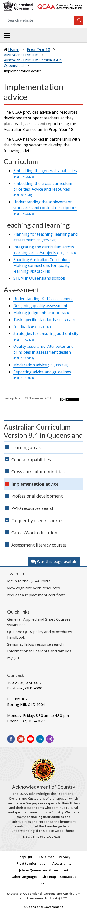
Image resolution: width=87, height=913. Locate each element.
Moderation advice (40, 364)
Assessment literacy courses (39, 545)
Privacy (64, 857)
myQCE (13, 658)
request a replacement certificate (36, 594)
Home (13, 49)
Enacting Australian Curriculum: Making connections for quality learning (41, 265)
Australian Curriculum (21, 54)
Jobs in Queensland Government (43, 870)
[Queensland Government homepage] (18, 6)
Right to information (31, 863)
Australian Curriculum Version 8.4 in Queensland (43, 431)
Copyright (24, 857)
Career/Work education (34, 532)
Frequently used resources (37, 520)
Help (43, 883)
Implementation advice (34, 484)
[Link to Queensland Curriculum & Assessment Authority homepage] (60, 6)
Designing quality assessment (40, 305)
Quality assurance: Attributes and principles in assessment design (43, 352)
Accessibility (61, 863)
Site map (49, 876)
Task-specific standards (45, 319)
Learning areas (26, 447)
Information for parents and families (39, 651)
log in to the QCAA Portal (29, 581)
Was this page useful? (56, 561)
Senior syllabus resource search (35, 644)
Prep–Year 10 (38, 49)
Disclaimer (45, 857)
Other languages (24, 876)
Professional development (37, 496)
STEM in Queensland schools (39, 278)
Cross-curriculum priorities (38, 472)
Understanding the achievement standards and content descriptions (45, 207)
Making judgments (41, 312)
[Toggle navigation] (7, 35)
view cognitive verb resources (33, 587)
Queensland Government (43, 907)
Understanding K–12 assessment (43, 298)
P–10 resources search (33, 508)
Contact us (68, 876)
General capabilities (31, 460)
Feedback (32, 326)
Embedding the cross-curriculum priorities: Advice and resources (42, 189)
